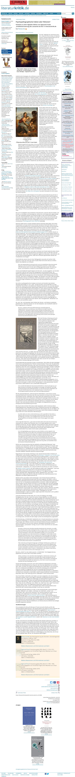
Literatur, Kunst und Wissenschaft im (6, 173)
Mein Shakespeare (5, 82)
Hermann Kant (4, 83)
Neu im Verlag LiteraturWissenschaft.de (68, 90)
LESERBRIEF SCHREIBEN (52, 685)
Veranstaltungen (24, 774)
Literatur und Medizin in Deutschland (6, 150)
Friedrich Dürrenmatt (5, 85)
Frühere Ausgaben (9, 15)
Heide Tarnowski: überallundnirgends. (5, 125)
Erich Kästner (64, 198)
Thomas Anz (21, 29)
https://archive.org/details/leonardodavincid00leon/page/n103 (31, 232)
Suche (58, 13)
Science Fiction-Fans (66, 177)
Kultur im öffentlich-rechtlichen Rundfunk (6, 24)
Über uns (45, 13)
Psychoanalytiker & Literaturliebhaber (65, 180)
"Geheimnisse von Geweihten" (67, 111)
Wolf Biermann (7, 81)
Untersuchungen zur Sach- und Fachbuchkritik (67, 203)
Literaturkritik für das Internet (68, 200)
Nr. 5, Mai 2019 (18, 15)
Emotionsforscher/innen (66, 188)
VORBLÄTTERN (56, 19)
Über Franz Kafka (67, 129)
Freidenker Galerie (67, 103)
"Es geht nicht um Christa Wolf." (6, 135)
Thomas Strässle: (36, 595)
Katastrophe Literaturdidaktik (68, 115)
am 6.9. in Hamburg (69, 123)
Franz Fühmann (9, 95)
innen (70, 191)
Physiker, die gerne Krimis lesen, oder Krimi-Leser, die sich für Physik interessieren (67, 174)
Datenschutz (67, 773)
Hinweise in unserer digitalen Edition (27, 617)
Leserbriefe (18, 773)
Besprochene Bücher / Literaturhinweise (24, 32)
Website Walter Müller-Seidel (67, 220)
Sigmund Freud (25, 649)
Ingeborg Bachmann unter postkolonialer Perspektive (67, 208)
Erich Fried (3, 93)
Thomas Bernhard (5, 89)
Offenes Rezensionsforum (7, 32)
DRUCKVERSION (54, 688)
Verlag (72, 7)
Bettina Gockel (25, 636)
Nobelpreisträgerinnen (67, 132)
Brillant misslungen (48, 105)
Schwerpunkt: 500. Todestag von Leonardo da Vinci (34, 15)
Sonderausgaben (5, 73)
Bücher (21, 13)
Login (51, 13)
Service (33, 13)
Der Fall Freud (41, 92)
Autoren (27, 13)
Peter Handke (9, 98)
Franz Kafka (4, 167)
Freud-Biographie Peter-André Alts (31, 221)
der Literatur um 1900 (66, 184)
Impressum (60, 773)
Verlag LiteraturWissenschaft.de (29, 732)
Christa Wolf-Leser (65, 191)
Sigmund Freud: (7, 178)
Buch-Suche (15, 774)
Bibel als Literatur (7, 181)
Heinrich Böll (4, 78)
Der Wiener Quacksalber (41, 94)
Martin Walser (6, 79)
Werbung (3, 776)
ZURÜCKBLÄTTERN (20, 19)
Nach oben (60, 774)
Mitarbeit (39, 13)
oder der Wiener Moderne (67, 187)
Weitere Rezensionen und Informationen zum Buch (35, 646)
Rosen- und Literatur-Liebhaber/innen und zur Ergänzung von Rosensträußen (66, 166)
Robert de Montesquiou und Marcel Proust (6, 146)
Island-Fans (64, 171)
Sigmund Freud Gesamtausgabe (33, 175)
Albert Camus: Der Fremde (67, 106)
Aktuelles (4, 13)
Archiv (10, 13)
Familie (3, 30)
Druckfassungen (33, 773)
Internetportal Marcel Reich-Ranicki (5, 105)
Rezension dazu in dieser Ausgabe (47, 178)
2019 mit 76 (3, 132)
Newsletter (34, 774)
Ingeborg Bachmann (5, 101)
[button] (51, 682)
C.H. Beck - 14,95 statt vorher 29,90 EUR (68, 41)
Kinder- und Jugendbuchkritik (67, 205)
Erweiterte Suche (5, 774)
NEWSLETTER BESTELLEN (52, 690)
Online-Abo (3, 43)
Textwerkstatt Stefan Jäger (67, 135)
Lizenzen (49, 702)
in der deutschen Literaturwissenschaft (6, 187)
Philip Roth (10, 77)
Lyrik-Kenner (64, 169)
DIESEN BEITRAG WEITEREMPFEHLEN (49, 686)
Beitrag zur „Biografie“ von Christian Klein (49, 455)
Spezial (16, 13)
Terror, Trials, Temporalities (5, 156)
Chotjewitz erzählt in (36, 187)
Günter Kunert (4, 77)
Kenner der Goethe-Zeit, (66, 182)
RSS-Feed (3, 773)
